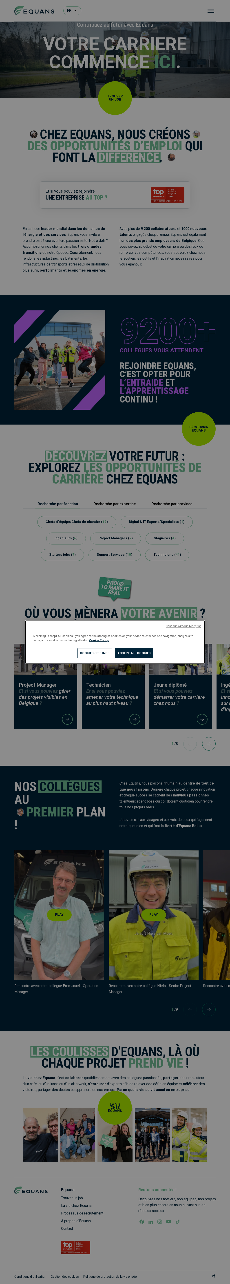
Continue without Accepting (183, 625)
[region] (115, 642)
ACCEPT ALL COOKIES (134, 653)
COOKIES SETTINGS (95, 653)
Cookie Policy (99, 640)
